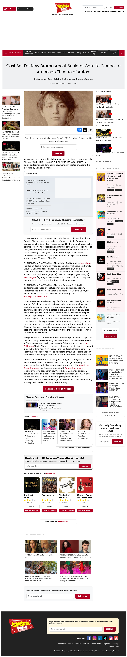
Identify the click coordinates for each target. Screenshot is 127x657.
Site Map (115, 644)
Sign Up (58, 153)
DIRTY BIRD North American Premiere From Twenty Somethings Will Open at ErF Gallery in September (11, 108)
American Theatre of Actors (49, 397)
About (70, 644)
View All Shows (110, 330)
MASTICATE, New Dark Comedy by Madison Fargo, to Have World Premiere (10, 131)
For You (34, 417)
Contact (78, 644)
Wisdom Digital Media (80, 651)
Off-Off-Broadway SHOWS (107, 168)
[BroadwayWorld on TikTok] (105, 638)
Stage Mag (93, 53)
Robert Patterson (73, 368)
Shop (79, 53)
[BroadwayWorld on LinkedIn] (100, 638)
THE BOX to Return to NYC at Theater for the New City (37, 191)
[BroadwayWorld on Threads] (111, 638)
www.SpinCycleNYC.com (36, 296)
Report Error (114, 647)
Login (114, 53)
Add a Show (110, 336)
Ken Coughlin (30, 277)
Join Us (86, 644)
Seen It (32, 506)
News (37, 53)
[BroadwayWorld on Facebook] (89, 638)
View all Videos (102, 161)
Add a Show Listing (25, 9)
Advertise (62, 644)
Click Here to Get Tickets (58, 389)
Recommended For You (105, 349)
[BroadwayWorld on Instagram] (94, 638)
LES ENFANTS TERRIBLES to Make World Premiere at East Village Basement (38, 201)
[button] (122, 53)
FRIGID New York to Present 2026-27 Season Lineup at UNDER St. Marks (37, 211)
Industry (51, 53)
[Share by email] (90, 130)
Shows (43, 53)
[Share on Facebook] (79, 130)
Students (71, 53)
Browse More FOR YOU (110, 414)
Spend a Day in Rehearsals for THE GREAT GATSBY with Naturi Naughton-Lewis (109, 122)
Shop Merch (10, 9)
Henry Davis (86, 263)
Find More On (56, 522)
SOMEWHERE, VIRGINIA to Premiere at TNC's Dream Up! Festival (38, 182)
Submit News (96, 644)
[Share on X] (85, 130)
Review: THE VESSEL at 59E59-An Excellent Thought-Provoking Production (10, 152)
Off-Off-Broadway (29, 53)
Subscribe (82, 596)
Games (86, 53)
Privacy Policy (112, 651)
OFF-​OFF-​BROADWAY (63, 14)
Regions (106, 644)
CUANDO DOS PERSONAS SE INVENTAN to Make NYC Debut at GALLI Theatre (11, 172)
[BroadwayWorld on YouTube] (116, 638)
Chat (59, 53)
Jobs (64, 53)
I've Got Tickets (31, 510)
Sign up (117, 441)
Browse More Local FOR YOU (74, 447)
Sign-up (109, 7)
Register (103, 53)
